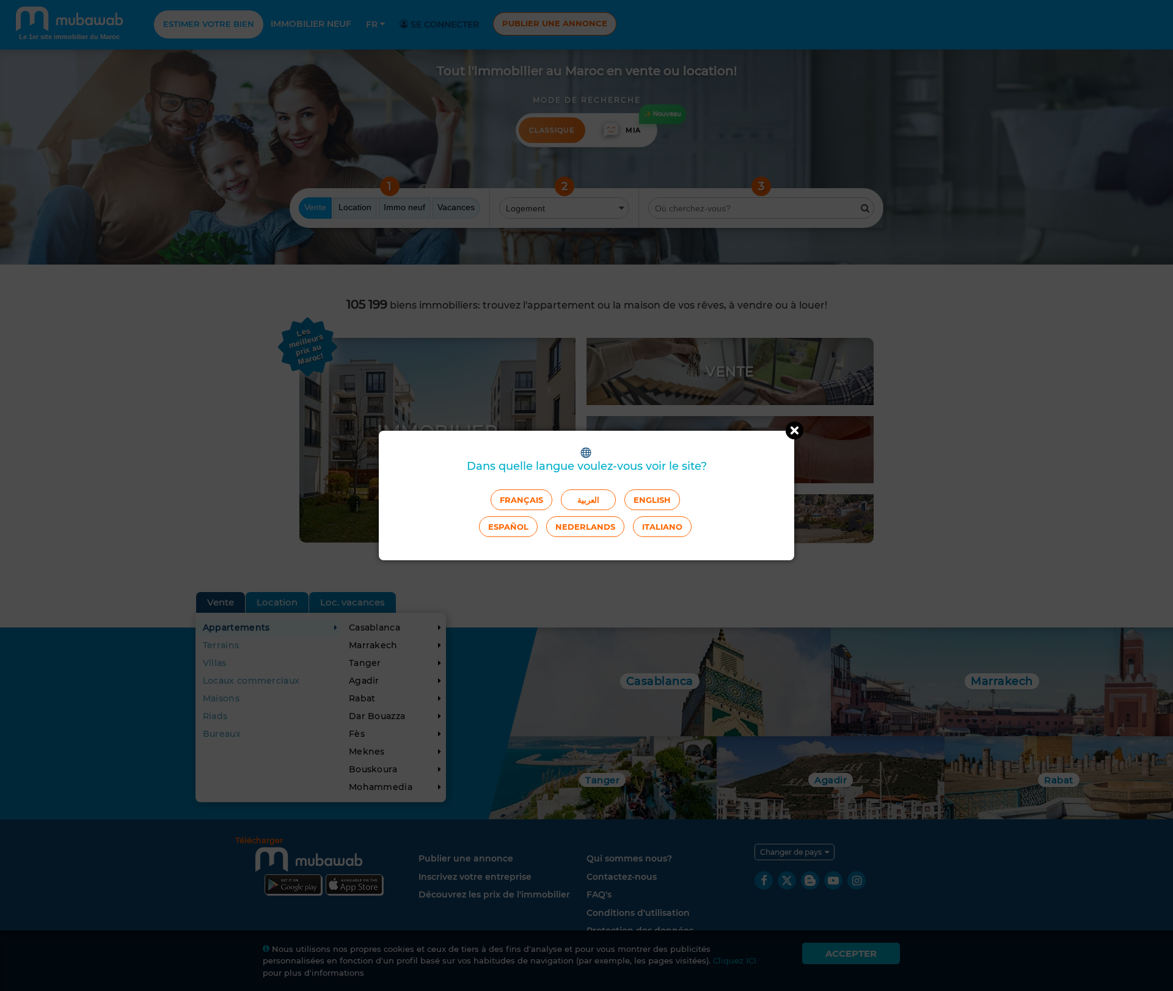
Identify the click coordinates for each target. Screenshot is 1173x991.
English (652, 500)
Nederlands (585, 527)
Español (508, 527)
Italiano (662, 527)
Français (521, 500)
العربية (588, 500)
